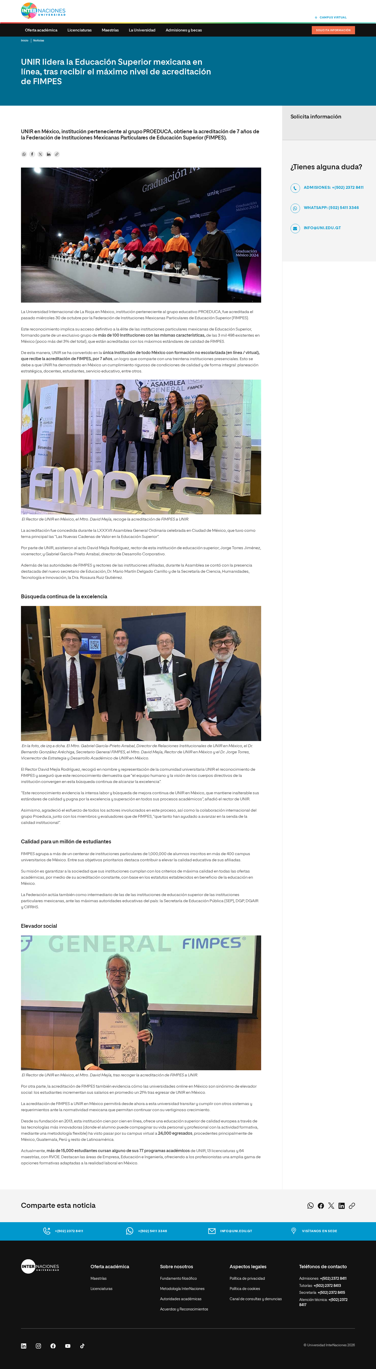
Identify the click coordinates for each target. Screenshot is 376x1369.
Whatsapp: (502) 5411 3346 (331, 208)
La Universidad (142, 30)
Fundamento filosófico (178, 1278)
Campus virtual (333, 17)
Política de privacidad (247, 1278)
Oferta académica (41, 30)
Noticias (38, 40)
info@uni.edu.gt (322, 228)
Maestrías (110, 30)
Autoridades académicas (181, 1299)
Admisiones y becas (184, 30)
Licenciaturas (80, 30)
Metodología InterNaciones (182, 1289)
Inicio (24, 40)
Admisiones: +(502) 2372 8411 (334, 188)
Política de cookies (245, 1289)
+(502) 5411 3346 (152, 1231)
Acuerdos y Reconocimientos (184, 1309)
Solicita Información (333, 30)
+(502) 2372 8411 (69, 1231)
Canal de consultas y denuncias (256, 1299)
